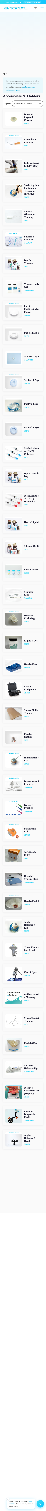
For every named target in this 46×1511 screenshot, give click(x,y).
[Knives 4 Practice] (22, 808)
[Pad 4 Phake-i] (22, 334)
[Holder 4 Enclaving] (22, 618)
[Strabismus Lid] (22, 831)
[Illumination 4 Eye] (22, 760)
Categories (7, 103)
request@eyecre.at (14, 2)
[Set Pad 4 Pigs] (22, 382)
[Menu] (42, 8)
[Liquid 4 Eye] (22, 642)
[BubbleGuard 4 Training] (22, 997)
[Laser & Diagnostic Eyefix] (22, 1116)
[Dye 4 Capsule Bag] (22, 476)
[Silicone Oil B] (22, 547)
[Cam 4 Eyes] (22, 974)
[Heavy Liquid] (22, 524)
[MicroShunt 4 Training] (22, 1021)
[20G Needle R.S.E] (22, 855)
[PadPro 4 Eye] (22, 405)
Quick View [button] (14, 121)
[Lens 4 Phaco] (22, 571)
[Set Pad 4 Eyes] (22, 429)
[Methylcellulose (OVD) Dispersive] (22, 500)
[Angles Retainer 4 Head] (22, 1139)
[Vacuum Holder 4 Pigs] (22, 1068)
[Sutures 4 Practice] (22, 239)
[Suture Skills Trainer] (22, 713)
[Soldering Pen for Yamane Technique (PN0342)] (22, 191)
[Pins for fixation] (22, 737)
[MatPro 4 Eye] (22, 358)
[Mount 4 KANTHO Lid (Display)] (22, 1092)
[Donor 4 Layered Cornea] (22, 119)
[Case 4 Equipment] (22, 689)
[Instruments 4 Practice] (22, 784)
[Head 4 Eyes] (22, 666)
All (4, 74)
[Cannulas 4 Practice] (22, 142)
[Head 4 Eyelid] (22, 903)
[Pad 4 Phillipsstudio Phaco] (22, 310)
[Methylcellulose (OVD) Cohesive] (22, 453)
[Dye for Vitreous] (22, 263)
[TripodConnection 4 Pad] (22, 950)
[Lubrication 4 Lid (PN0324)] (22, 166)
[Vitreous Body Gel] (22, 287)
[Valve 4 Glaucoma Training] (22, 216)
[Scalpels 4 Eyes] (22, 595)
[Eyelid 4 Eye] (22, 1045)
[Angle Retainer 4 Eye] (22, 926)
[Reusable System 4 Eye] (22, 879)
